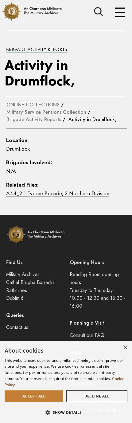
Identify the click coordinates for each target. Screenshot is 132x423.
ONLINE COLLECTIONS (33, 104)
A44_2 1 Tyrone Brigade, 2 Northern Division (57, 193)
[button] (66, 412)
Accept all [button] (33, 396)
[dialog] (66, 382)
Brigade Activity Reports (36, 49)
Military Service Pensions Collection (46, 112)
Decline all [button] (96, 396)
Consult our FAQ (87, 335)
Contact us (17, 327)
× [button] (125, 347)
